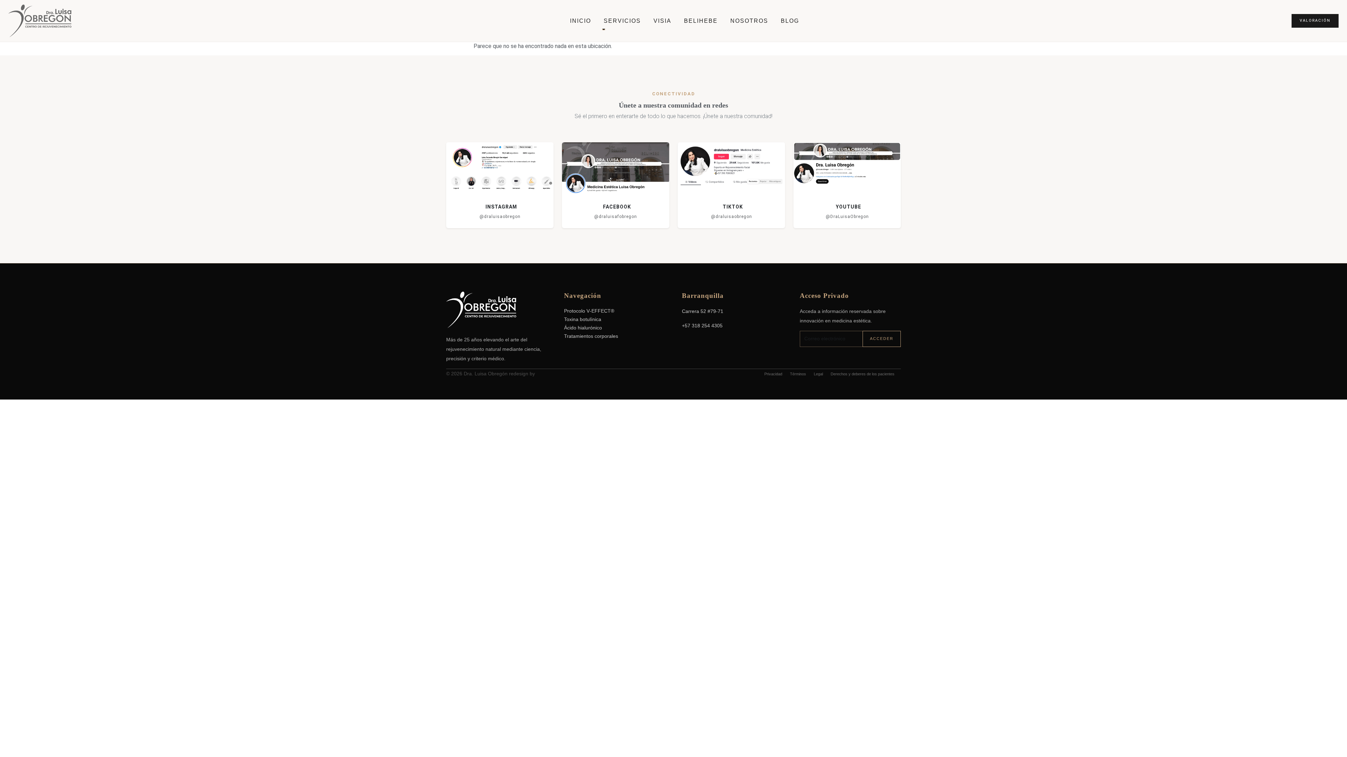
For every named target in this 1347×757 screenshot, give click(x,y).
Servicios (622, 21)
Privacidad (773, 374)
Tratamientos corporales (591, 336)
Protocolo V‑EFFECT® (589, 311)
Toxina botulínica (582, 319)
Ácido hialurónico (583, 327)
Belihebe (701, 21)
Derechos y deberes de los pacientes (862, 374)
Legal (818, 374)
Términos (798, 374)
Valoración (1315, 20)
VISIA (662, 21)
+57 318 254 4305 (702, 325)
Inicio (580, 21)
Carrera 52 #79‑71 (702, 311)
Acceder (881, 338)
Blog (790, 21)
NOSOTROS (749, 21)
